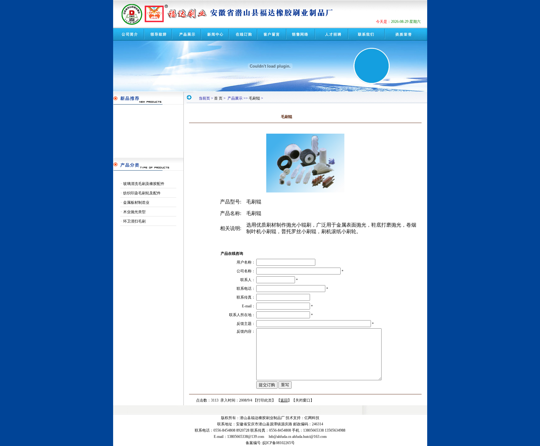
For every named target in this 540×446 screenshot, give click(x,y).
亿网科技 (311, 418)
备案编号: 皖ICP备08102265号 (270, 443)
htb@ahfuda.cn (280, 436)
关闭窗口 (302, 400)
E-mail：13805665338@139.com (239, 436)
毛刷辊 (254, 98)
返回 (284, 400)
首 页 (218, 98)
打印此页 (264, 400)
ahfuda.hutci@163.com (309, 436)
